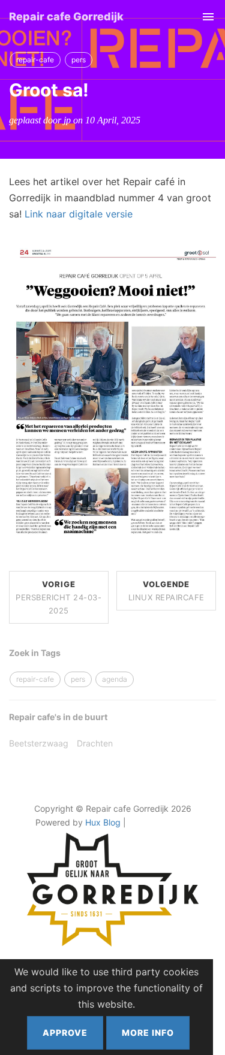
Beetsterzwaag (38, 743)
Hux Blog (103, 822)
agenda (114, 679)
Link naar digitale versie (79, 214)
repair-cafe (35, 59)
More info (148, 1032)
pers (78, 59)
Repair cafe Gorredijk (66, 16)
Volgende (166, 590)
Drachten (95, 743)
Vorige (58, 597)
